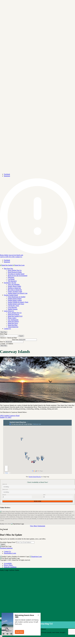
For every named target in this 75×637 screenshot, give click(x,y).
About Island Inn (13, 327)
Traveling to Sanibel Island (16, 274)
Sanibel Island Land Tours (16, 304)
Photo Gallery (12, 318)
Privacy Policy (8, 565)
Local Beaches (12, 307)
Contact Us (7, 328)
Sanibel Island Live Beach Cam (17, 293)
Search (21, 336)
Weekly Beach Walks (14, 286)
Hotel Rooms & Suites (15, 272)
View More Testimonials (37, 526)
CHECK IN (4, 484)
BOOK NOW (37, 501)
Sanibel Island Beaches (35, 476)
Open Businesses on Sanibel (16, 297)
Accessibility (8, 563)
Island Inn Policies (13, 314)
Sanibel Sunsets (12, 309)
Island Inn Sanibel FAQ (15, 316)
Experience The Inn (10, 282)
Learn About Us (9, 311)
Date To (2, 342)
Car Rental (11, 279)
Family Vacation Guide (15, 291)
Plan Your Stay (8, 268)
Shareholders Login (10, 553)
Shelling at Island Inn (14, 288)
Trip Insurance (12, 281)
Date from (15, 339)
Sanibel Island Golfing (15, 300)
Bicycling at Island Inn (15, 290)
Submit (3, 544)
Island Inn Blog (12, 325)
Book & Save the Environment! (17, 275)
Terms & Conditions (10, 567)
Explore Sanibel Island (11, 295)
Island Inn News (13, 323)
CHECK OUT (5, 489)
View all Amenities (14, 284)
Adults (4, 494)
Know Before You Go (14, 270)
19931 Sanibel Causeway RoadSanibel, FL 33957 (9, 416)
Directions (11, 277)
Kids (44, 494)
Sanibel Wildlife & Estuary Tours (18, 302)
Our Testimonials (13, 320)
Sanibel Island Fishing (14, 298)
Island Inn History (13, 321)
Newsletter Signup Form (8, 542)
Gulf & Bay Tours (13, 305)
